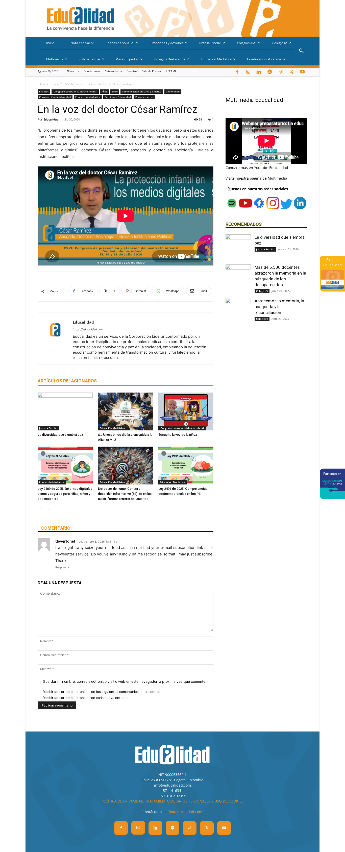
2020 (115, 91)
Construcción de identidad (55, 97)
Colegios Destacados (169, 59)
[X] (291, 72)
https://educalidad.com (88, 329)
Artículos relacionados (67, 380)
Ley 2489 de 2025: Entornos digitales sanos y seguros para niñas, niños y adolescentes (65, 494)
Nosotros (73, 71)
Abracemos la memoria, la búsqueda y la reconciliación (279, 306)
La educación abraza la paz (267, 59)
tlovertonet (65, 541)
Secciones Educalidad (118, 97)
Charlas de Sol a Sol (120, 43)
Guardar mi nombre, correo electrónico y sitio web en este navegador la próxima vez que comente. (124, 681)
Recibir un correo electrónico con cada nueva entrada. (85, 698)
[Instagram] (248, 72)
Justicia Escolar (89, 59)
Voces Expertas (127, 59)
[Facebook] (237, 72)
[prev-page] (41, 509)
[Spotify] (270, 72)
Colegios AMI (246, 43)
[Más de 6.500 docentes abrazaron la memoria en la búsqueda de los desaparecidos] (238, 277)
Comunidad (173, 91)
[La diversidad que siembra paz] (65, 411)
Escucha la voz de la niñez (177, 434)
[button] (301, 51)
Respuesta (62, 567)
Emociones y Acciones (167, 43)
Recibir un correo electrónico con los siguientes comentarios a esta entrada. (103, 692)
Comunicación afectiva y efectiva (142, 91)
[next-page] (49, 509)
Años (104, 91)
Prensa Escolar (210, 43)
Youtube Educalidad (271, 167)
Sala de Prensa (151, 71)
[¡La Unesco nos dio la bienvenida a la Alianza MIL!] (125, 411)
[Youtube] (302, 72)
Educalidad (51, 119)
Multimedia (54, 59)
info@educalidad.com (183, 811)
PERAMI (171, 71)
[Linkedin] (259, 72)
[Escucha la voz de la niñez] (185, 411)
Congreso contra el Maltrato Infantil (75, 91)
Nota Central (80, 43)
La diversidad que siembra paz (60, 434)
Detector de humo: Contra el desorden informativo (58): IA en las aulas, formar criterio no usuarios (125, 494)
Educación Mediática (216, 59)
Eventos (132, 71)
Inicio (50, 43)
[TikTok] (281, 72)
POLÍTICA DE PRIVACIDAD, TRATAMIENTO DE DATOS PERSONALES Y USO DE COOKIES (172, 801)
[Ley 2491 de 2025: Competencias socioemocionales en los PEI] (185, 465)
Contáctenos (92, 71)
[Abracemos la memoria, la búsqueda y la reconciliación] (238, 310)
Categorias (111, 71)
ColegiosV (279, 43)
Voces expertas (144, 97)
